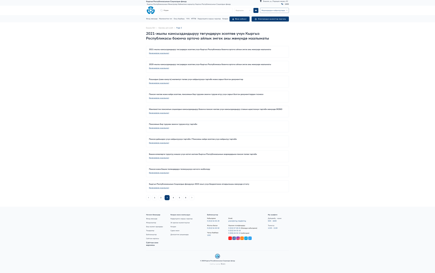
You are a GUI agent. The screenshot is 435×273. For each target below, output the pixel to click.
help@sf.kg (242, 221)
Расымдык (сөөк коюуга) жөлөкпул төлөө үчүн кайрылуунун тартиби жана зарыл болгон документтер (196, 79)
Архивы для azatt (165, 28)
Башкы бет (150, 28)
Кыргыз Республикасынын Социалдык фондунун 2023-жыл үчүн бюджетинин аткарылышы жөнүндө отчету (199, 184)
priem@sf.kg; (233, 221)
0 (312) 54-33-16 (234, 231)
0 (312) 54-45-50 (213, 228)
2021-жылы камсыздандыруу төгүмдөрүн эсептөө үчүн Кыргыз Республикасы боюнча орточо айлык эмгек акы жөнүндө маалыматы (210, 49)
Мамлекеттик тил (165, 19)
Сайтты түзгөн (215, 264)
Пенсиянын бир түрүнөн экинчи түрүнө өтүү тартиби (173, 124)
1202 (287, 4)
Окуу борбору (179, 19)
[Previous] (148, 197)
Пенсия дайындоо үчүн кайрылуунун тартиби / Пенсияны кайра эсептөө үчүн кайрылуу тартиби (193, 139)
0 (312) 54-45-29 (213, 221)
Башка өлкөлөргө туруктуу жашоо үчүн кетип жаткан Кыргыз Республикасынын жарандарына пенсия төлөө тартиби (203, 154)
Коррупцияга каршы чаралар (209, 19)
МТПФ (193, 19)
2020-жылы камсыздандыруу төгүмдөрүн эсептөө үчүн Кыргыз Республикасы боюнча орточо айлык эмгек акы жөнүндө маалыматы (210, 64)
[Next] (191, 197)
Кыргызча (240, 10)
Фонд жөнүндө (151, 19)
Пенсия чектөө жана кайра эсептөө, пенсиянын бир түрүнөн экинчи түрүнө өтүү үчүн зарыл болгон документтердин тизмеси (206, 94)
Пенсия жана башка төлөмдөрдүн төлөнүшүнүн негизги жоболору (179, 169)
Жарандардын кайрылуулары (273, 10)
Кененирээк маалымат (159, 53)
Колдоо (225, 19)
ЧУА (188, 19)
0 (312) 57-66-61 (234, 228)
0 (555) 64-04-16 (234, 233)
